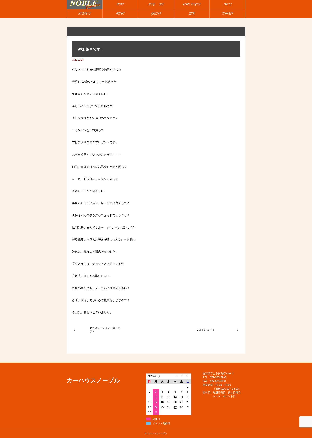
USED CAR (156, 4)
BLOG (192, 13)
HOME (120, 4)
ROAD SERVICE (192, 4)
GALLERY (156, 13)
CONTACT (227, 13)
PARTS (227, 4)
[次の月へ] (188, 376)
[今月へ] (181, 376)
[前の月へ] (175, 376)
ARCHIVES (85, 13)
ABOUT (120, 13)
